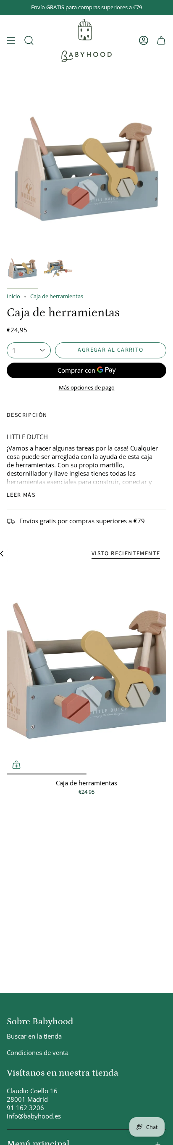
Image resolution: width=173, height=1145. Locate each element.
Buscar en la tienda (34, 1036)
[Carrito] (161, 40)
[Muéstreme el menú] (11, 40)
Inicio (13, 296)
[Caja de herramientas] (86, 670)
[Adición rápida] (16, 764)
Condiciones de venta (37, 1052)
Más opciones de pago (87, 387)
